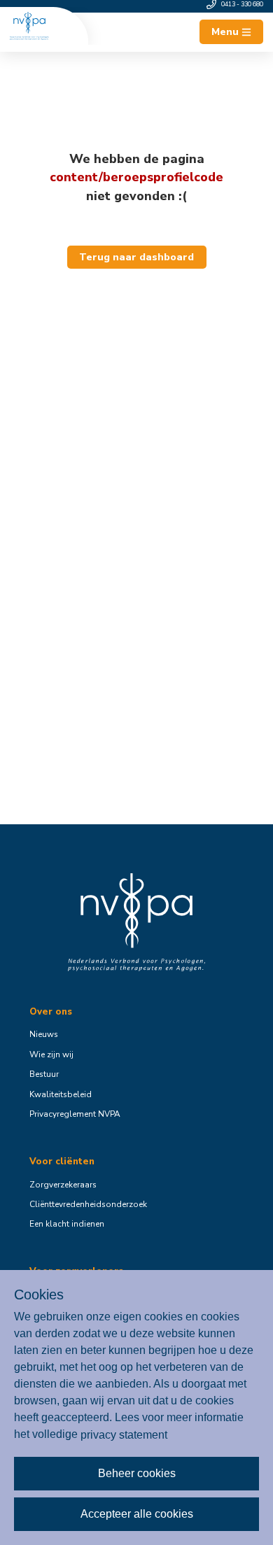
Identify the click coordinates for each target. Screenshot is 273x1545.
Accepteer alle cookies (136, 1514)
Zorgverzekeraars (63, 1184)
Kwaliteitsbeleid (60, 1094)
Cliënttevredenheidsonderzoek (88, 1204)
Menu (225, 31)
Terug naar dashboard (136, 257)
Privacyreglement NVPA (74, 1114)
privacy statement (123, 1434)
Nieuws (43, 1034)
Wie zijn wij (51, 1054)
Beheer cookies (137, 1473)
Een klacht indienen (66, 1223)
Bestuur (44, 1074)
